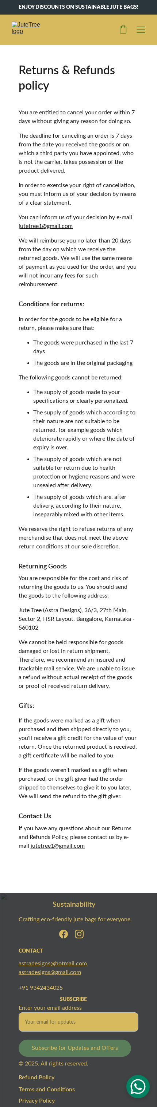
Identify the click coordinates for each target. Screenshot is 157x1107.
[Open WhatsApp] (138, 1086)
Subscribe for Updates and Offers (75, 1048)
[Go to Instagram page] (79, 934)
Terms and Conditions (47, 1089)
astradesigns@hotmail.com (53, 963)
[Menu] (141, 30)
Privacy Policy (37, 1101)
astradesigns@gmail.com (50, 972)
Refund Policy (36, 1077)
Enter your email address (50, 1008)
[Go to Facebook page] (63, 934)
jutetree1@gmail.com (46, 226)
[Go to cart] (123, 29)
